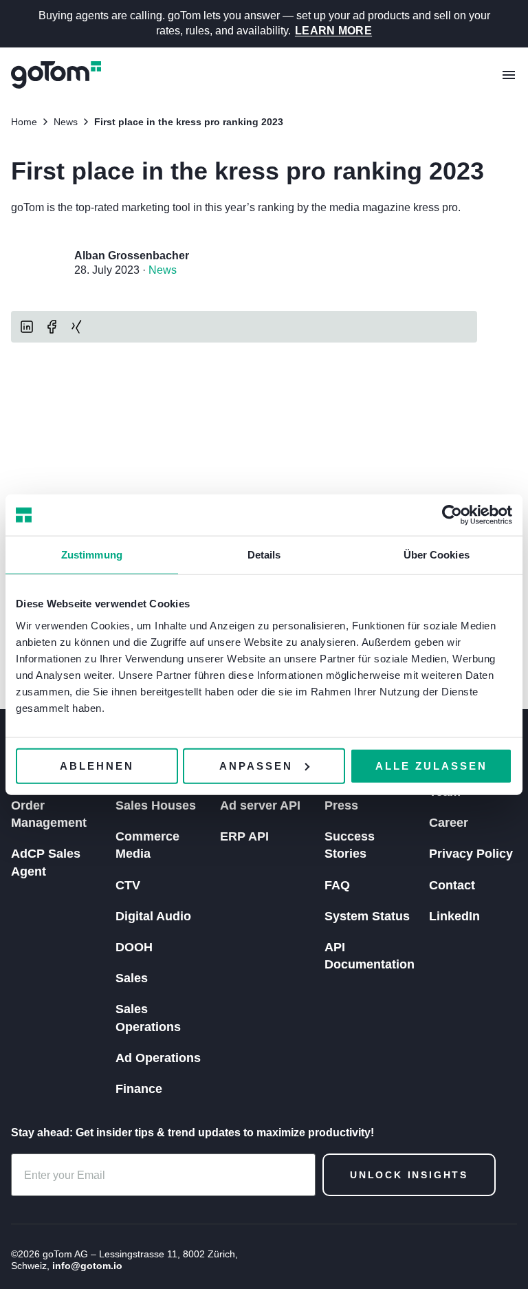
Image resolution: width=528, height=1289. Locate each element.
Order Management (49, 814)
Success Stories (349, 845)
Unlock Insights (409, 1174)
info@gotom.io (87, 1265)
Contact (452, 885)
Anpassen (256, 765)
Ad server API (260, 805)
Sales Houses (156, 805)
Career (448, 823)
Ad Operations (158, 1058)
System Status (367, 916)
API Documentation (369, 955)
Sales (132, 978)
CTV (128, 885)
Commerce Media (147, 845)
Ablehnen (97, 765)
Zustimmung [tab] (91, 555)
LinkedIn (454, 916)
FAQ (337, 885)
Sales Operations (148, 1017)
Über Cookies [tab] (437, 555)
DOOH (134, 947)
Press (341, 805)
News (162, 270)
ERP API (244, 836)
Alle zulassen (431, 765)
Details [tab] (264, 555)
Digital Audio (153, 916)
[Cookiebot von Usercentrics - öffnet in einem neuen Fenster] (452, 515)
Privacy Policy (471, 853)
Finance (139, 1089)
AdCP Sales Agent (45, 862)
